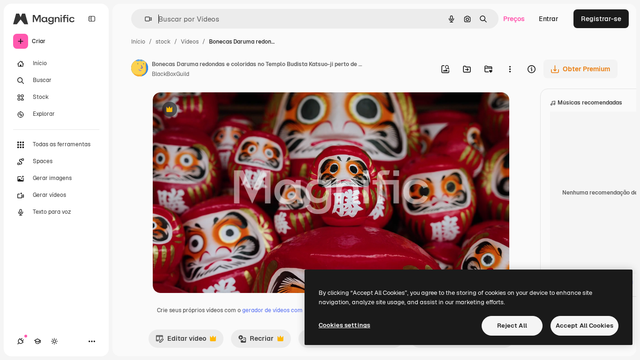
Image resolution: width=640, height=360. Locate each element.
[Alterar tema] (54, 341)
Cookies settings (344, 325)
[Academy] (37, 341)
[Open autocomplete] (144, 18)
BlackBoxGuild (170, 74)
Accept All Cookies (584, 326)
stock (163, 41)
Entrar (548, 19)
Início (138, 41)
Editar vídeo (181, 340)
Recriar (256, 340)
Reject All (512, 326)
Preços (514, 19)
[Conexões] (20, 341)
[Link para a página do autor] (139, 69)
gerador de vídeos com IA (275, 310)
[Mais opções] (509, 69)
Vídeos (190, 41)
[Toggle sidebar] (91, 18)
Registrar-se (601, 19)
